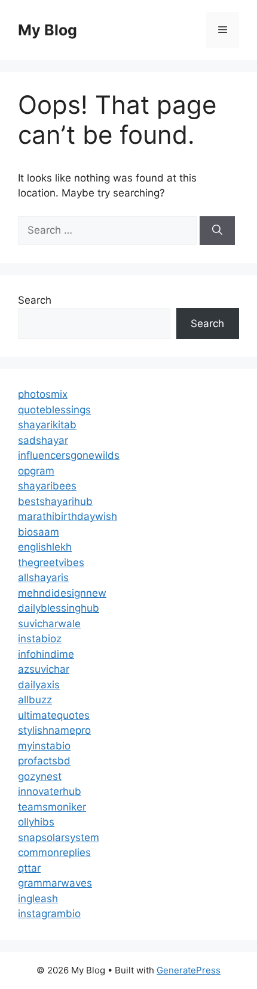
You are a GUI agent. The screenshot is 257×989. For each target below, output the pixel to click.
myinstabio (44, 746)
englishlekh (45, 547)
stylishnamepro (54, 730)
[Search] (217, 230)
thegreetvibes (51, 562)
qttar (29, 868)
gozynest (40, 776)
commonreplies (54, 852)
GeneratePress (189, 970)
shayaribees (47, 486)
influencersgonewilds (69, 455)
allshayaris (43, 577)
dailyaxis (39, 685)
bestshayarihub (55, 501)
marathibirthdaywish (67, 516)
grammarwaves (55, 883)
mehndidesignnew (62, 593)
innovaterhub (49, 791)
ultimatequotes (54, 715)
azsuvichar (43, 669)
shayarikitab (47, 425)
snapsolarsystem (58, 837)
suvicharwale (49, 624)
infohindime (46, 654)
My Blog (47, 30)
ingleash (38, 899)
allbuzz (35, 700)
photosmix (43, 394)
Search (34, 300)
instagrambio (49, 914)
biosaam (38, 532)
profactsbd (44, 761)
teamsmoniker (52, 807)
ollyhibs (36, 822)
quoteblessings (54, 410)
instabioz (40, 639)
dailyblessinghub (58, 608)
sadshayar (43, 440)
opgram (36, 471)
